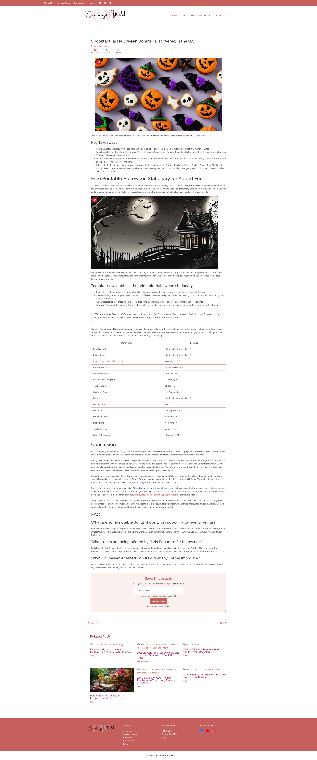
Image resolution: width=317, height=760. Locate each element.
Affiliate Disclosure (130, 734)
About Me (127, 731)
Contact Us (127, 737)
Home (125, 744)
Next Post (226, 623)
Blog (92, 656)
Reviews (144, 661)
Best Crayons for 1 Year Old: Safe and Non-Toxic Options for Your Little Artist (158, 655)
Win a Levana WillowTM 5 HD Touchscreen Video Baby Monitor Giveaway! (156, 680)
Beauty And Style (170, 734)
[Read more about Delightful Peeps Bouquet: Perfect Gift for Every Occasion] (191, 644)
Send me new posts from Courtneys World (159, 596)
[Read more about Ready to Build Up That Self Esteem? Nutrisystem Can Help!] (201, 669)
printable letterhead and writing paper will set (154, 495)
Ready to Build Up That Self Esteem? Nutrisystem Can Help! (204, 676)
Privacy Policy (129, 741)
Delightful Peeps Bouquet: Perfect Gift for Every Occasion (203, 650)
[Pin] (98, 62)
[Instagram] (105, 3)
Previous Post (93, 623)
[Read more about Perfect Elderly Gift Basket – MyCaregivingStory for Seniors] (112, 680)
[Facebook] (100, 3)
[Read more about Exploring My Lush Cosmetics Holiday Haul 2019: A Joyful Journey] (106, 644)
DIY (163, 740)
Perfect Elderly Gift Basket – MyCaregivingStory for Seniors (107, 697)
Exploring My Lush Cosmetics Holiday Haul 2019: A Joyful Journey (110, 650)
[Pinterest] (110, 3)
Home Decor (167, 731)
